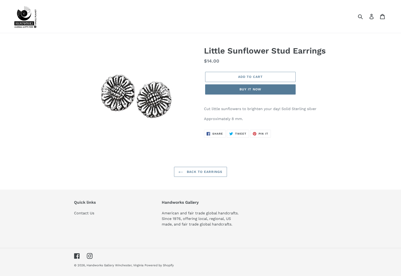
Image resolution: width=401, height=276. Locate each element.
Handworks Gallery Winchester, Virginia (115, 265)
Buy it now (250, 89)
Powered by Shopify (159, 265)
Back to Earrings (203, 172)
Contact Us (84, 213)
